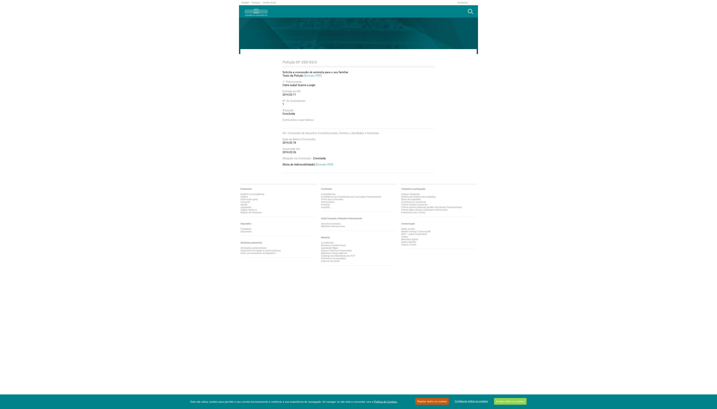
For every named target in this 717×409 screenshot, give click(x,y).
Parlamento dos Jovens (413, 212)
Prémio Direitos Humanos (414, 204)
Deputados (246, 231)
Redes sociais (408, 229)
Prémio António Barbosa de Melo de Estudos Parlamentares (431, 207)
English (245, 2)
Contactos (462, 2)
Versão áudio (269, 2)
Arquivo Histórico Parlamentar (336, 250)
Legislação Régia (329, 248)
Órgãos (244, 197)
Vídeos (404, 237)
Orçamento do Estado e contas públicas (260, 250)
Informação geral (249, 199)
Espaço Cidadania (410, 194)
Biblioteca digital (409, 239)
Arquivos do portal (330, 261)
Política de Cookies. (386, 401)
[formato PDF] (313, 75)
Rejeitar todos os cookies (432, 401)
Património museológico (333, 258)
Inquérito (325, 207)
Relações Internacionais (333, 226)
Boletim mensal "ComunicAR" (416, 231)
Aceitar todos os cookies (510, 401)
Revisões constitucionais (333, 245)
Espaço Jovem (408, 244)
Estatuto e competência (252, 194)
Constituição (327, 242)
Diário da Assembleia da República (258, 253)
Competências (328, 194)
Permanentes (327, 202)
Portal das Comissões (332, 199)
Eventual (325, 204)
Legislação (245, 207)
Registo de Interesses (251, 212)
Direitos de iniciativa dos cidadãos (418, 197)
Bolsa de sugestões (411, 199)
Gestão (244, 204)
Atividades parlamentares (253, 248)
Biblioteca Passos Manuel (334, 253)
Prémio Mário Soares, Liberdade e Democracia (424, 210)
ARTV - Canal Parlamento (414, 234)
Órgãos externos (248, 210)
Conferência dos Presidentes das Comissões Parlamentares (351, 197)
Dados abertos (408, 242)
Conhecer (245, 202)
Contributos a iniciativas (413, 202)
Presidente (245, 229)
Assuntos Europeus (331, 223)
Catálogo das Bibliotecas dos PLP (338, 256)
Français (256, 2)
